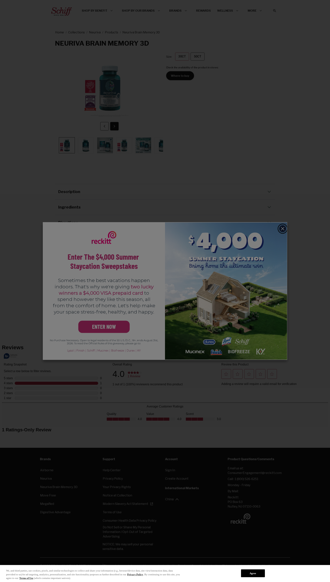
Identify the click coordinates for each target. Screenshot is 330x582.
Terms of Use (26, 578)
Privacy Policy (135, 574)
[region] (165, 573)
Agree (253, 573)
